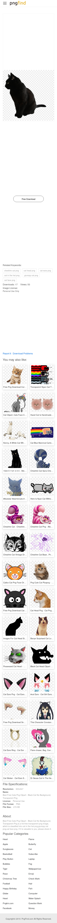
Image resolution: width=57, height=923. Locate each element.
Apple (5, 844)
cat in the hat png (12, 275)
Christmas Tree (10, 878)
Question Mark (35, 903)
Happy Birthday (10, 888)
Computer (32, 893)
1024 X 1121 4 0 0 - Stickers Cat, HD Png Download (26, 470)
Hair (30, 883)
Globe (5, 893)
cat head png (29, 270)
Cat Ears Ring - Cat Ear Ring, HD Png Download (24, 750)
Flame (31, 839)
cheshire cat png (11, 270)
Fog (30, 863)
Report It (7, 353)
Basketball (7, 853)
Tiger (5, 868)
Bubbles (6, 863)
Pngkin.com (8, 903)
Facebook (7, 908)
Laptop (31, 858)
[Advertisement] (28, 42)
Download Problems (23, 353)
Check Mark (34, 878)
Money (31, 908)
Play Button (8, 858)
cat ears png (45, 270)
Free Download (28, 199)
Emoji (31, 873)
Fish (30, 888)
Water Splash (34, 898)
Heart (5, 839)
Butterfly (32, 844)
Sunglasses (8, 849)
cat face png (9, 280)
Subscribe (33, 853)
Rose (5, 873)
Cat (30, 849)
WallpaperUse (34, 868)
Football (6, 883)
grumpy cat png (31, 275)
